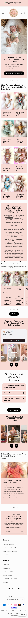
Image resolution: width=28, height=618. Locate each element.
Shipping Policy (7, 575)
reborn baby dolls (9, 216)
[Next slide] (20, 80)
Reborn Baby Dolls (13, 264)
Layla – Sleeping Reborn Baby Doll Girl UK (7, 290)
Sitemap (5, 582)
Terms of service (10, 613)
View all (14, 313)
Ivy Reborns (7, 610)
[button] (3, 13)
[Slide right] (17, 309)
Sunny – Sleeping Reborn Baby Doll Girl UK (18, 290)
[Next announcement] (25, 3)
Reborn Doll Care (8, 571)
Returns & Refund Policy (10, 578)
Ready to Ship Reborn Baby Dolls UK (20, 196)
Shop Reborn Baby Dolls (14, 73)
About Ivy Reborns (8, 544)
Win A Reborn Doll (8, 554)
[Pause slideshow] (25, 80)
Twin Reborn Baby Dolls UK (20, 168)
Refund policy (15, 610)
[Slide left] (10, 309)
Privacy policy (23, 610)
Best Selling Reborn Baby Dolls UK (7, 113)
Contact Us (6, 564)
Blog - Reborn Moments (10, 551)
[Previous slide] (8, 80)
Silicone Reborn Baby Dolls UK (7, 168)
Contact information (15, 615)
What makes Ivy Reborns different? (12, 399)
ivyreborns (9, 331)
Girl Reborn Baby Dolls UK (20, 113)
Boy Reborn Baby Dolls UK (7, 141)
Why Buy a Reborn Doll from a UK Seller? (13, 482)
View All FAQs (14, 410)
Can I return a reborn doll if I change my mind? (13, 386)
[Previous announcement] (3, 3)
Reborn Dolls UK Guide (9, 547)
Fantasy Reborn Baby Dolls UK (7, 196)
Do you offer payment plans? (13, 393)
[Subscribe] (22, 531)
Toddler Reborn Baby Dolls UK (20, 141)
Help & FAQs (7, 568)
